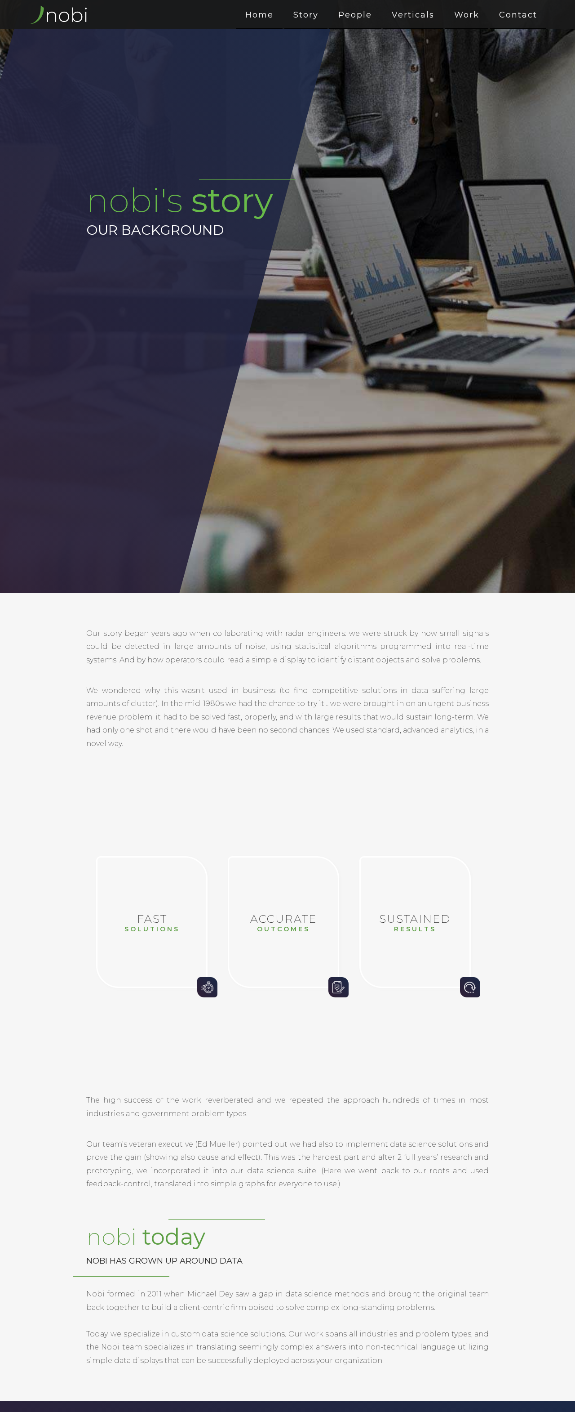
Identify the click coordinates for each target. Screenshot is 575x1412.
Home (259, 15)
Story (305, 15)
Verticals (413, 15)
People (355, 15)
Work (466, 15)
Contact (518, 15)
